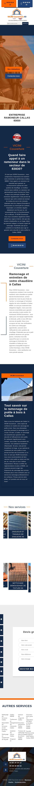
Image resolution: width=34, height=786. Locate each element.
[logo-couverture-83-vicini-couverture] (17, 12)
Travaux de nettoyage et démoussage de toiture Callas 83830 (21, 735)
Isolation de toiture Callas (12, 733)
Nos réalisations (14, 69)
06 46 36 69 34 (26, 3)
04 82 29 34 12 (10, 3)
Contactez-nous (14, 76)
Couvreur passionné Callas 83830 (21, 725)
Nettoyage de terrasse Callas (5, 717)
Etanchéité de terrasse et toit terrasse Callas (5, 727)
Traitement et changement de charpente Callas (13, 724)
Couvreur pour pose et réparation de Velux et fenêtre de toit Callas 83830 (29, 721)
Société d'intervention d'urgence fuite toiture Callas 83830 (29, 734)
